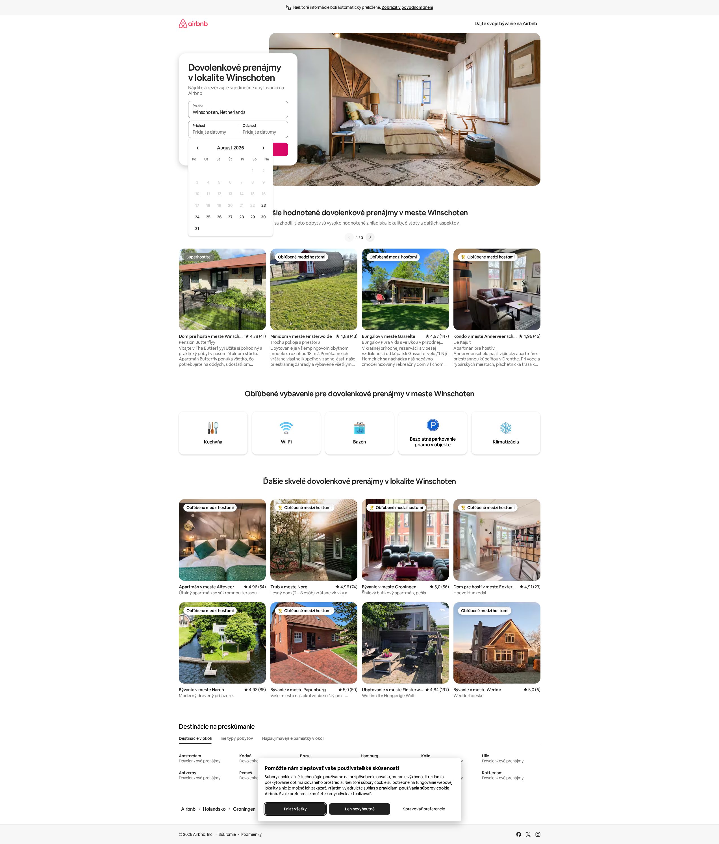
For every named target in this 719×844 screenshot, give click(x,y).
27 (230, 216)
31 (197, 228)
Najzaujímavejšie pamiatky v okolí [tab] (293, 738)
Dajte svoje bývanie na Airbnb (506, 24)
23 (263, 205)
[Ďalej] (370, 237)
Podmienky (251, 834)
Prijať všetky (295, 809)
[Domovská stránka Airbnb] (193, 23)
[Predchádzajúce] (349, 237)
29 (252, 216)
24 (197, 216)
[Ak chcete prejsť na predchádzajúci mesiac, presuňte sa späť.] (198, 148)
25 (208, 216)
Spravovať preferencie (424, 809)
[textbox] (213, 132)
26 (219, 216)
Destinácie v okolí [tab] (195, 738)
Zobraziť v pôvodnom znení (407, 7)
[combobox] (238, 112)
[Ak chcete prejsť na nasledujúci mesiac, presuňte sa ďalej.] (263, 148)
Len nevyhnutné (359, 809)
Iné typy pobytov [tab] (237, 738)
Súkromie (227, 834)
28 (241, 216)
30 (263, 216)
